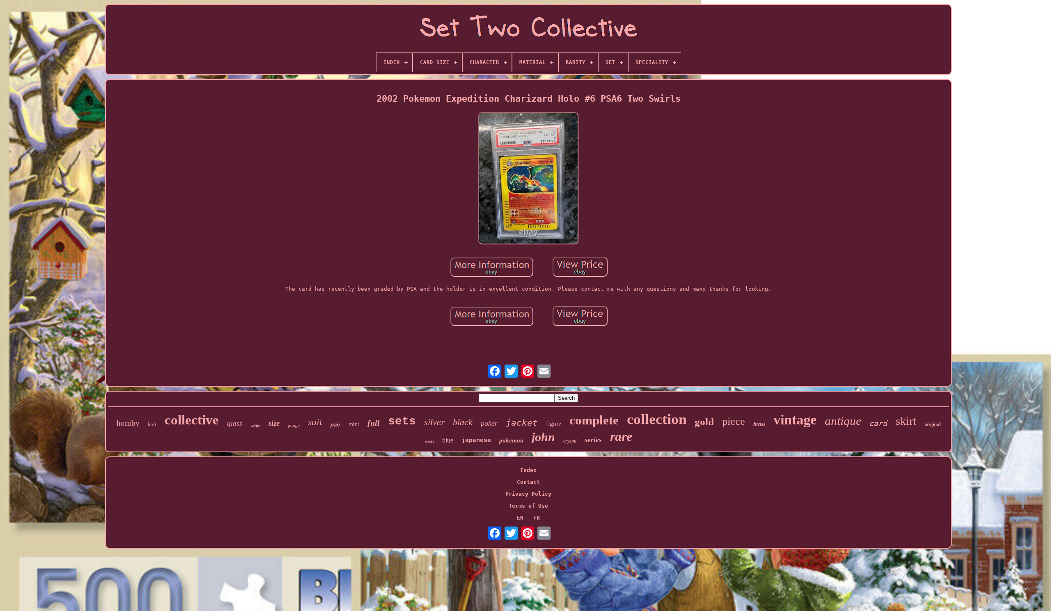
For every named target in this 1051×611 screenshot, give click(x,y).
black (463, 422)
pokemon (511, 440)
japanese (476, 440)
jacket (522, 423)
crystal (569, 441)
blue (447, 440)
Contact (528, 482)
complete (594, 420)
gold (704, 421)
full (373, 422)
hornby (128, 423)
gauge (294, 425)
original (933, 424)
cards (429, 442)
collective (192, 420)
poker (489, 423)
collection (656, 419)
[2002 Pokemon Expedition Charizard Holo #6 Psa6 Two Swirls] (528, 178)
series (593, 440)
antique (843, 420)
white (255, 425)
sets (402, 421)
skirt (906, 421)
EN (520, 518)
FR (536, 518)
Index (528, 470)
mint (354, 424)
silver (434, 422)
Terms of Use (528, 506)
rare (621, 436)
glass (234, 423)
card (879, 423)
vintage (795, 419)
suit (315, 422)
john (543, 437)
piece (733, 421)
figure (553, 423)
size (274, 423)
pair (335, 425)
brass (759, 424)
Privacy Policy (528, 494)
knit (152, 424)
